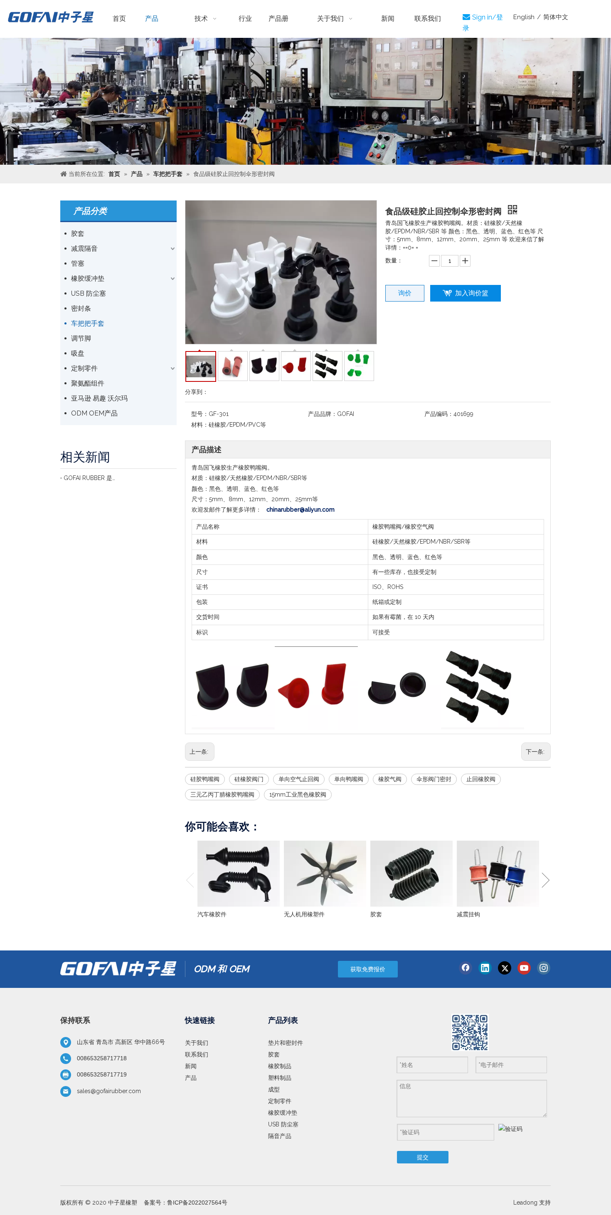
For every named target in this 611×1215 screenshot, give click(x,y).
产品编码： (438, 414)
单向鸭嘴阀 (348, 779)
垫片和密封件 (285, 1042)
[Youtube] (524, 968)
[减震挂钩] (498, 874)
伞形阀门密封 (433, 779)
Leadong (525, 1202)
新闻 (191, 1066)
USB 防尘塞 (88, 293)
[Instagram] (543, 968)
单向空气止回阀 (298, 779)
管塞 (77, 263)
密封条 (81, 308)
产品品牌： (322, 414)
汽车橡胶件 (212, 914)
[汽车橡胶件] (238, 874)
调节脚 (81, 338)
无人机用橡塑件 (304, 914)
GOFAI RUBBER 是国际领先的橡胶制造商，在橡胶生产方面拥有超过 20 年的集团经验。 (89, 478)
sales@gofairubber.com (109, 1091)
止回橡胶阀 (480, 779)
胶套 (77, 234)
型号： (200, 414)
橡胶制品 (279, 1066)
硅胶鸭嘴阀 (204, 779)
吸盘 (77, 353)
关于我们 (196, 1042)
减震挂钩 (468, 914)
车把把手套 (87, 323)
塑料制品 (279, 1077)
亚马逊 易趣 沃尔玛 (99, 398)
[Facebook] (465, 968)
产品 (191, 1077)
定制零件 (84, 368)
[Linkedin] (485, 968)
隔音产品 (279, 1136)
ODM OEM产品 (94, 413)
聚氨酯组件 (87, 383)
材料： (200, 424)
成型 (274, 1089)
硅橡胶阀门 (249, 779)
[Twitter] (504, 968)
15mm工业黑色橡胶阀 (297, 794)
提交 (423, 1157)
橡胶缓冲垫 (87, 278)
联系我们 (196, 1054)
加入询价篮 (471, 293)
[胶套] (411, 874)
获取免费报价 (367, 969)
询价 (404, 293)
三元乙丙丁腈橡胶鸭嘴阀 (222, 794)
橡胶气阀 (390, 779)
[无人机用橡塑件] (325, 874)
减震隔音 (84, 248)
